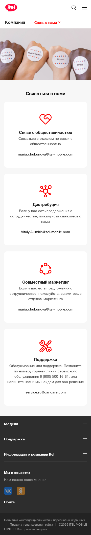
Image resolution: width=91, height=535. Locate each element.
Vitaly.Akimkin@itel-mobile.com (45, 231)
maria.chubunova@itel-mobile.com (45, 153)
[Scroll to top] (78, 525)
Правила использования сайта (31, 524)
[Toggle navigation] (84, 7)
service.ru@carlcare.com (46, 391)
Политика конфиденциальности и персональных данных (44, 519)
